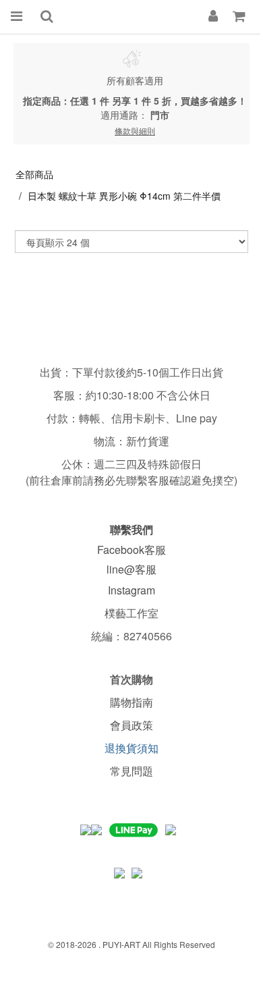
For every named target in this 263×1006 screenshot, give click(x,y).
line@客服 (131, 569)
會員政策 (131, 725)
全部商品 (34, 174)
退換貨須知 (131, 748)
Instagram (131, 590)
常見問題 (131, 771)
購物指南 (131, 702)
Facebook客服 (131, 549)
